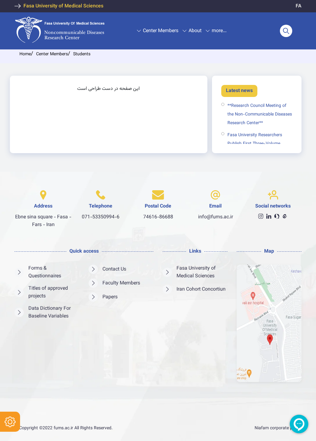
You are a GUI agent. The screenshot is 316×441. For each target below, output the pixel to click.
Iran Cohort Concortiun (201, 289)
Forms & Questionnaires (44, 272)
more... (219, 31)
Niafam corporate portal (278, 428)
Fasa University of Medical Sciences (63, 6)
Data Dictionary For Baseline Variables (49, 312)
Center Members (160, 31)
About (195, 31)
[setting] (10, 422)
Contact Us (114, 269)
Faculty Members (121, 283)
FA (298, 6)
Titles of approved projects (48, 292)
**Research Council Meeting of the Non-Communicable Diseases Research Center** (259, 115)
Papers (110, 297)
